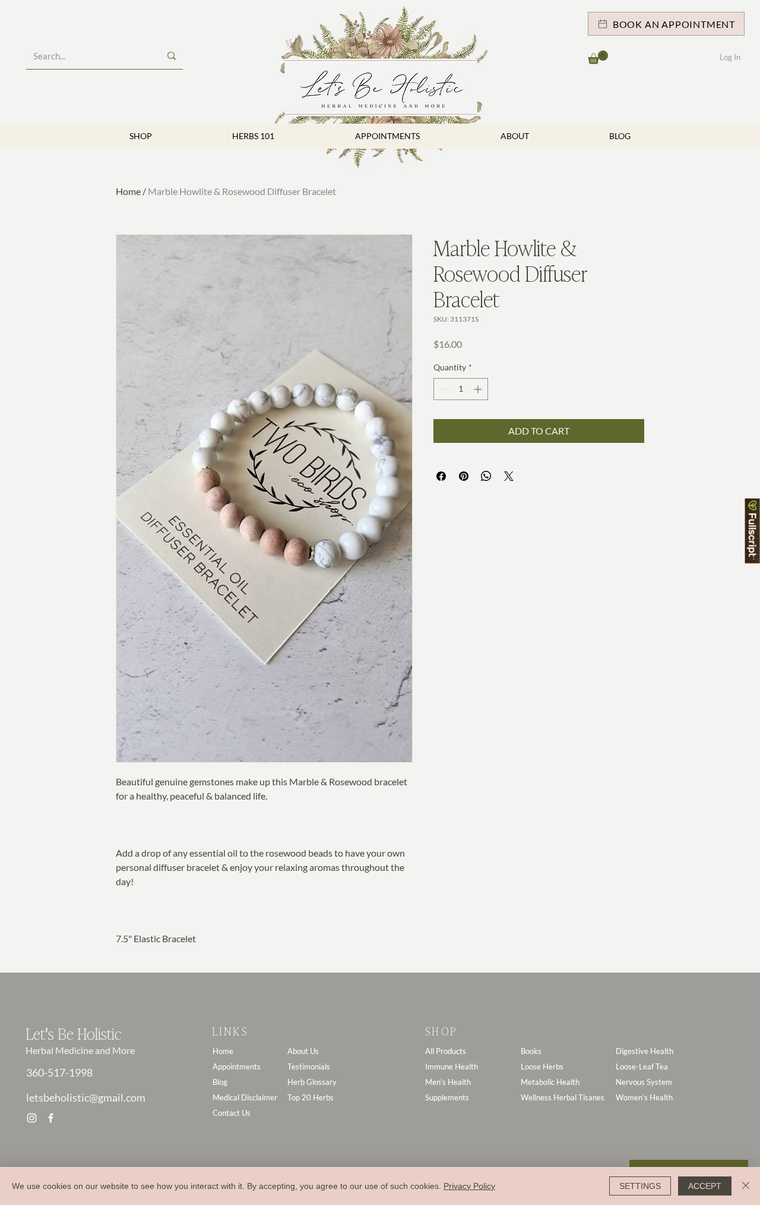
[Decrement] (442, 389)
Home (128, 191)
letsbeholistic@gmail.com (85, 1097)
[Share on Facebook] (441, 476)
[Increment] (478, 389)
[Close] (746, 1185)
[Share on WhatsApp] (486, 476)
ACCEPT (704, 1186)
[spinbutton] (460, 389)
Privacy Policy (469, 1186)
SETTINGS (640, 1186)
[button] (598, 57)
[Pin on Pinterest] (464, 476)
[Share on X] (509, 476)
